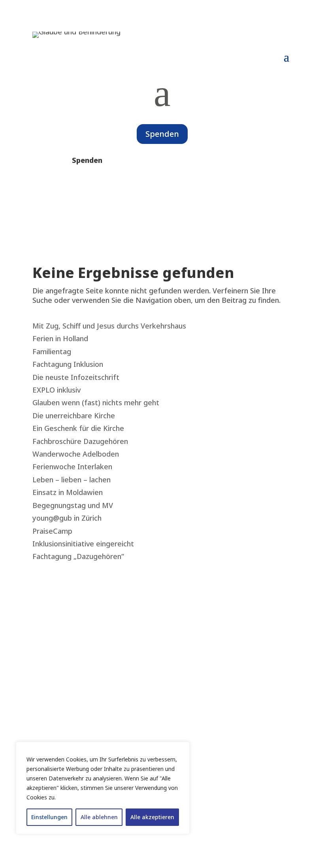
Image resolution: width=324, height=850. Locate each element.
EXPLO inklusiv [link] (56, 390)
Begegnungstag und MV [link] (72, 505)
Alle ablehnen (99, 817)
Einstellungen (49, 817)
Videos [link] (43, 629)
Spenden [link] (87, 160)
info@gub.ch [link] (52, 741)
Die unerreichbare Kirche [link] (73, 415)
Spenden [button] (162, 133)
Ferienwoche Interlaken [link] (72, 466)
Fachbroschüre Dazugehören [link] (80, 441)
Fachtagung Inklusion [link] (67, 364)
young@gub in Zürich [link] (67, 518)
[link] (76, 31)
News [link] (42, 620)
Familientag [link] (51, 351)
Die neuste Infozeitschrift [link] (75, 377)
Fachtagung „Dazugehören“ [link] (78, 556)
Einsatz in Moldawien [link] (67, 492)
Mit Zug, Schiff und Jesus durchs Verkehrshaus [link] (109, 326)
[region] (103, 788)
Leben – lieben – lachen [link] (71, 479)
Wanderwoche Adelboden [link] (75, 454)
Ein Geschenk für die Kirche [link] (78, 428)
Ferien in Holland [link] (60, 338)
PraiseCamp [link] (52, 531)
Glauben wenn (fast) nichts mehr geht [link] (95, 402)
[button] (286, 56)
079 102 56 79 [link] (55, 732)
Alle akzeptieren (152, 817)
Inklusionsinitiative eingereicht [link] (83, 543)
